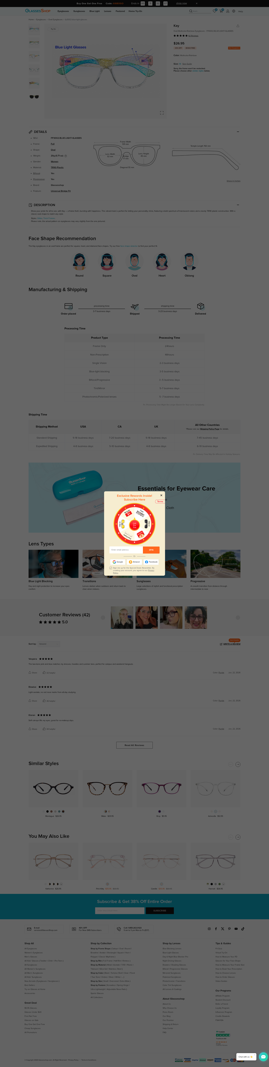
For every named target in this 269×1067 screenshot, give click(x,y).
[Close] (161, 495)
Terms (160, 501)
